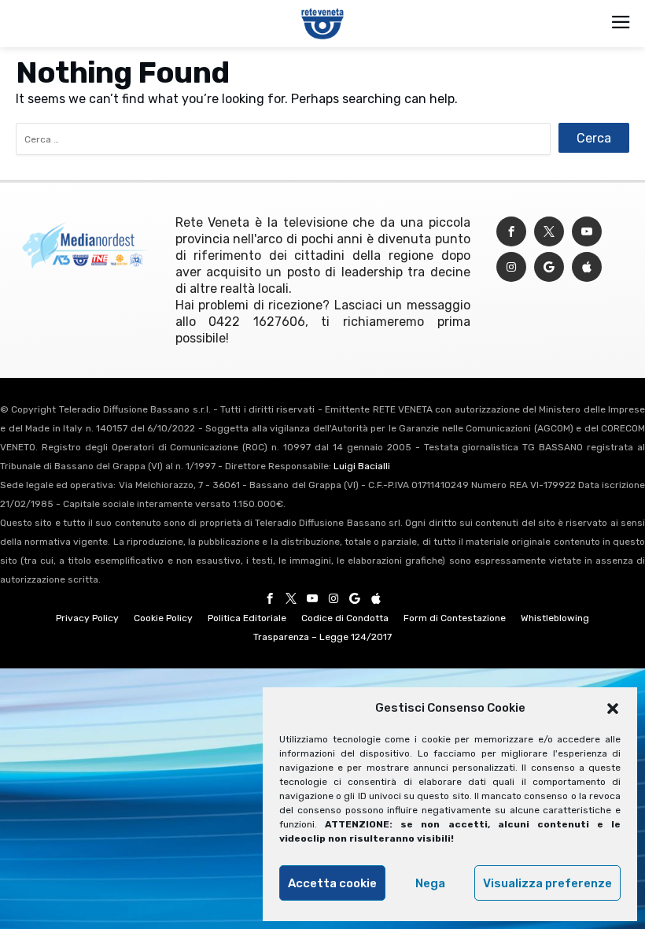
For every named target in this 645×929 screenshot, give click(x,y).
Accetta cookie (332, 883)
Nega (430, 883)
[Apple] (587, 267)
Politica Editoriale (247, 618)
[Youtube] (587, 232)
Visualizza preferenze (547, 883)
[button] (613, 708)
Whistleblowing (555, 618)
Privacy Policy (87, 618)
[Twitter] (549, 232)
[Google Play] (549, 267)
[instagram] (511, 267)
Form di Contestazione (455, 618)
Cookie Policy (163, 618)
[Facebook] (511, 232)
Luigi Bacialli (362, 466)
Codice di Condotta (345, 618)
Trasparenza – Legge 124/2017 (322, 636)
